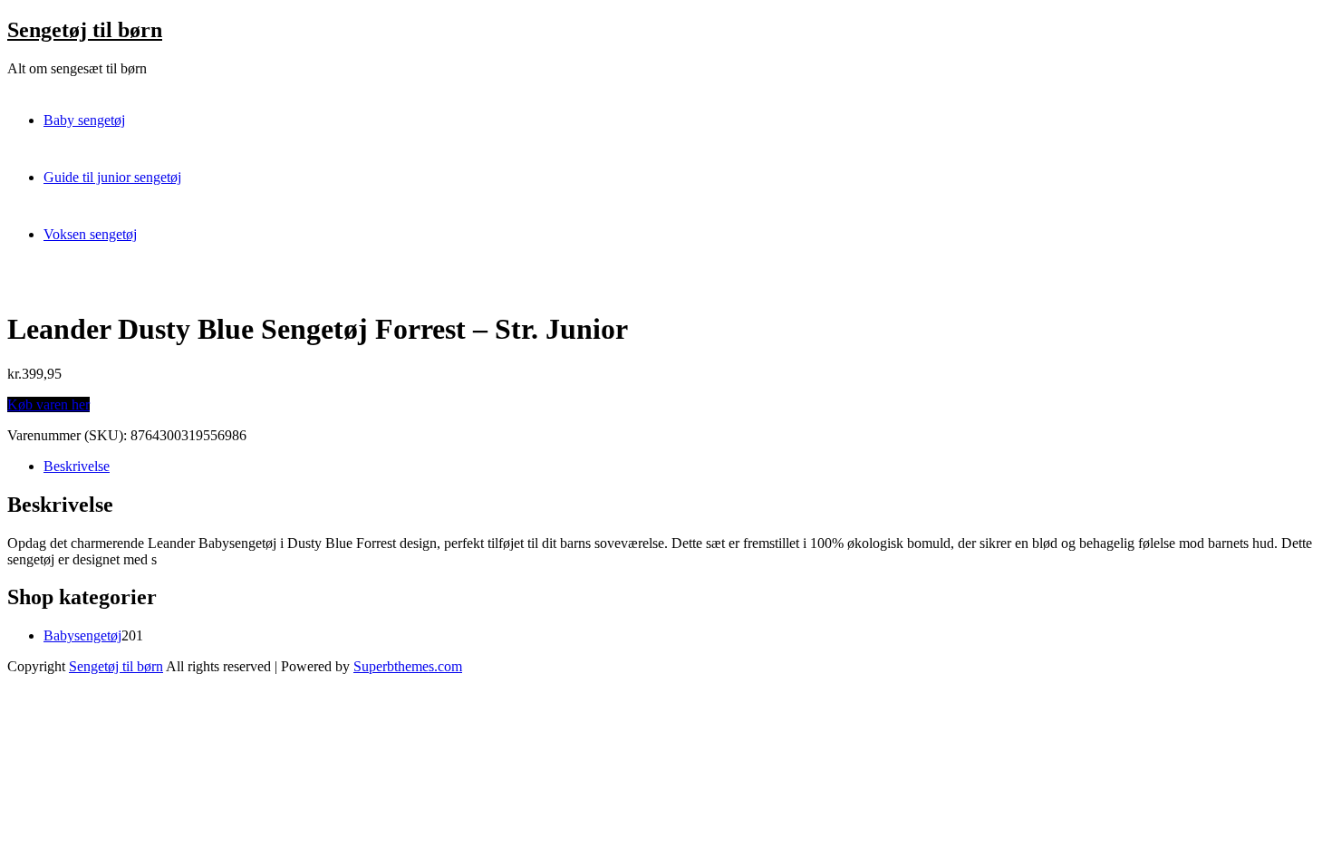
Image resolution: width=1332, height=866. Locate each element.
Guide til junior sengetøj (112, 177)
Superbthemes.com (407, 666)
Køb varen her (48, 404)
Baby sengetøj (84, 120)
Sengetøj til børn (84, 30)
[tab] (684, 466)
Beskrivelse (76, 466)
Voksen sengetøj (90, 234)
